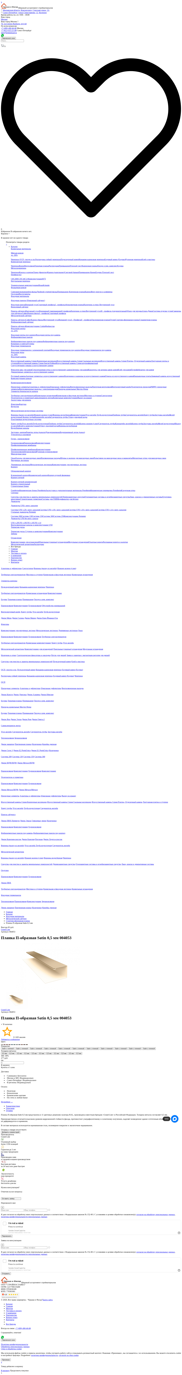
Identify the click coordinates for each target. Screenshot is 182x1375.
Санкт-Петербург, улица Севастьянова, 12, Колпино (25, 13)
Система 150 (37, 516)
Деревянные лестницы (20, 465)
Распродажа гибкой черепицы (48, 259)
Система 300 (48, 516)
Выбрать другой (20, 24)
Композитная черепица (20, 262)
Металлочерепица (18, 268)
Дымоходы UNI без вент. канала (24, 518)
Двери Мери (6, 618)
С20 (15, 279)
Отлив (112, 320)
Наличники (37, 744)
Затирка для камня (80, 370)
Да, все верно (7, 24)
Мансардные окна (18, 454)
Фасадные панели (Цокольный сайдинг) (28, 300)
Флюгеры (15, 404)
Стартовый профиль (46, 305)
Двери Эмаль (25, 821)
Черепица (15, 259)
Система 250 (58, 516)
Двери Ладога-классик (52, 839)
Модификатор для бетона (67, 499)
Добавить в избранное (10, 1039)
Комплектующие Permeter (75, 516)
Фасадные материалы (20, 296)
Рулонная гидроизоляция (46, 452)
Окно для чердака (134, 311)
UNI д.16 (30, 523)
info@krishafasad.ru (9, 33)
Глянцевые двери (39, 821)
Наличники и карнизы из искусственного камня (84, 376)
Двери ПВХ (6, 883)
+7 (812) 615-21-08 (8, 30)
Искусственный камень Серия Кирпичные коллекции (34, 361)
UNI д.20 (14, 523)
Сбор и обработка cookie (11, 1349)
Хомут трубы (149, 415)
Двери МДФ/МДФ (9, 763)
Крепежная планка (77, 292)
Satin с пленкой (8, 1049)
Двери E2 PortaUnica (22, 750)
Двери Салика (18, 618)
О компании (16, 555)
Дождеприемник (53, 432)
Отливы (30, 344)
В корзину (5, 1065)
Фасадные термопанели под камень (96, 350)
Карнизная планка (89, 266)
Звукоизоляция (30, 452)
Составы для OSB (49, 499)
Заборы (14, 534)
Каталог (14, 246)
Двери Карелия (28, 839)
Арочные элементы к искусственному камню (45, 376)
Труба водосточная (105, 415)
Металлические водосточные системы (27, 411)
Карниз (88, 292)
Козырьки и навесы (19, 344)
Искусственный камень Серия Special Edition (37, 363)
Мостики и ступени (92, 396)
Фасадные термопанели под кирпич (66, 350)
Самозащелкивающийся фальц (24, 292)
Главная (14, 549)
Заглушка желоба (162, 415)
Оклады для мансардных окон (28, 458)
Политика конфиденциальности (14, 1344)
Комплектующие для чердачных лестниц (69, 465)
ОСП (3, 682)
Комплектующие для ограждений (25, 542)
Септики (14, 493)
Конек (21, 266)
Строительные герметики (31, 499)
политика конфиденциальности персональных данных (24, 1217)
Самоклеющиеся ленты (43, 398)
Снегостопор (106, 396)
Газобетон (15, 490)
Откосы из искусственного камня (119, 376)
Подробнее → (7, 1102)
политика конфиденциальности (44, 1355)
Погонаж (39, 839)
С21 (26, 279)
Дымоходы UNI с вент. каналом (24, 506)
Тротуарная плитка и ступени (155, 802)
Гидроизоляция (17, 443)
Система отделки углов (163, 311)
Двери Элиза (16, 719)
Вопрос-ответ (16, 560)
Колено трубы (29, 417)
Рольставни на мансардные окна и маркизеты (113, 458)
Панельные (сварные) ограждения (53, 542)
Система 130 (27, 516)
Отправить (6, 1274)
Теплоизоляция (17, 452)
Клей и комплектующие (29, 426)
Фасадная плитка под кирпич (23, 335)
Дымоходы (15, 501)
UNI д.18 (22, 523)
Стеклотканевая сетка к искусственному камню (52, 370)
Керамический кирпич (38, 475)
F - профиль (86, 320)
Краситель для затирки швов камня (103, 370)
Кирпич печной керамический (24, 482)
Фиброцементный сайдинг (22, 322)
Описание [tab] (10, 1108)
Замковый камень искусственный (165, 376)
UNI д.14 (37, 523)
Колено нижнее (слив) (88, 424)
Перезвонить (7, 1236)
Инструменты (24, 294)
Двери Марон (30, 618)
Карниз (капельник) (55, 272)
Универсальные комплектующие (25, 285)
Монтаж (14, 551)
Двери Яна (5, 719)
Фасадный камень (18, 357)
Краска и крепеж (26, 272)
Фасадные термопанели (21, 346)
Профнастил (16, 275)
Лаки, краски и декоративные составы (146, 497)
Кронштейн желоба (43, 417)
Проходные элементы (20, 387)
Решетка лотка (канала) (36, 432)
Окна (13, 458)
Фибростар (50, 326)
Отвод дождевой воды (77, 417)
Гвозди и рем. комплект (107, 266)
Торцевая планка (42, 266)
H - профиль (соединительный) (114, 311)
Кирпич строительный (20, 484)
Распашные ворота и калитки (115, 542)
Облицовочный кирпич (21, 471)
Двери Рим (26, 719)
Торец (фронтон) (40, 272)
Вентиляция (29, 266)
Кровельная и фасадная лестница (70, 396)
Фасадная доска (17, 353)
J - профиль (44, 313)
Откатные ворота (95, 542)
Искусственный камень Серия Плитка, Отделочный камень (126, 361)
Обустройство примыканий (53, 606)
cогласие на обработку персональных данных (155, 1214)
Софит (25, 313)
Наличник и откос (91, 305)
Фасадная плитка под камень (48, 335)
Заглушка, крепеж (18, 432)
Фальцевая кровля (18, 287)
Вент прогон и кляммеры (101, 292)
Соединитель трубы (59, 417)
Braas (41, 285)
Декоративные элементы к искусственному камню (32, 372)
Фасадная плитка (18, 329)
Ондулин (15, 294)
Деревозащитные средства (73, 497)
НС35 (19, 279)
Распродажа (54, 266)
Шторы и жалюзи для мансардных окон (77, 458)
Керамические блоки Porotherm (32, 490)
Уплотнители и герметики (22, 398)
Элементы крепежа (9, 581)
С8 (12, 279)
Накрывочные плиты (142, 376)
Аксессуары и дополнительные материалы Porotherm (68, 490)
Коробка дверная (49, 744)
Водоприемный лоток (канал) (72, 432)
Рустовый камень (18, 376)
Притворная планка (23, 744)
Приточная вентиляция (102, 387)
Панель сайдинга (18, 311)
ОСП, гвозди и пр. (27, 259)
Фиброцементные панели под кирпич (59, 341)
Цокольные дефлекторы (60, 387)
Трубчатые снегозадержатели (23, 396)
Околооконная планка (100, 320)
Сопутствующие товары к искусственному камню (32, 365)
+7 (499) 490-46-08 (8, 28)
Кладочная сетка (128, 490)
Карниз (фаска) (37, 320)
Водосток (15, 406)
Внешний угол (31, 305)
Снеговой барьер (71, 272)
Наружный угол (32, 311)
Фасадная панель (18, 305)
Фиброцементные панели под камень (27, 341)
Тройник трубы (119, 415)
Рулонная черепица (133, 259)
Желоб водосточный (166, 424)
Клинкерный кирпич (20, 475)
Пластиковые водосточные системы (26, 419)
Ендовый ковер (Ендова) (114, 259)
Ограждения (16, 538)
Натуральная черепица (20, 281)
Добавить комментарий (10, 1132)
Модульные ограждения (78, 542)
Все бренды (11, 1324)
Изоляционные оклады (50, 458)
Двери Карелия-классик (11, 839)
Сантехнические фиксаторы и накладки (34, 655)
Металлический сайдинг (21, 316)
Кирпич (14, 467)
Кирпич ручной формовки (59, 475)
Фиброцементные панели (22, 337)
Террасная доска (18, 527)
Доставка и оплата (18, 553)
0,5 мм (4, 1053)
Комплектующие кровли (21, 378)
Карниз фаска (33, 313)
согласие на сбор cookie (69, 1355)
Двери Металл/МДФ (26, 763)
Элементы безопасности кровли (24, 391)
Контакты (15, 562)
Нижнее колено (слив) (43, 415)
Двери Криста (7, 695)
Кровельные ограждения (46, 396)
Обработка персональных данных (15, 1347)
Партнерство (16, 558)
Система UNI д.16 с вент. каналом (83, 510)
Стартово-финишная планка (127, 320)
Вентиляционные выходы (81, 387)
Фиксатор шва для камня (21, 370)
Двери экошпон (7, 744)
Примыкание (64, 266)
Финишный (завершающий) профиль (55, 311)
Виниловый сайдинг (19, 307)
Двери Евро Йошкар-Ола (47, 618)
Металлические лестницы (41, 465)
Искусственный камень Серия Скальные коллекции (79, 361)
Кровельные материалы (21, 249)
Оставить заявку (8, 1199)
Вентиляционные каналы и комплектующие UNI (31, 525)
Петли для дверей (58, 655)
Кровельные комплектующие (65, 398)
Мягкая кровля (17, 254)
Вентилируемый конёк (121, 387)
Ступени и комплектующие (37, 531)
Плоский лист (76, 266)
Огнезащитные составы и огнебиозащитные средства (107, 497)
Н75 (44, 279)
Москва (4, 19)
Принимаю (6, 1360)
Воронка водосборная (62, 415)
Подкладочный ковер (70, 259)
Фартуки (22, 404)
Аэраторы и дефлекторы (39, 387)
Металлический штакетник (22, 544)
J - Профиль (76, 320)
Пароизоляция (30, 443)
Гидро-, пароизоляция (20, 439)
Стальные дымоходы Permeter (23, 512)
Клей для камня (124, 370)
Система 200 (16, 516)
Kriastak (46, 285)
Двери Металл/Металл (28, 790)
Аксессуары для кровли (21, 400)
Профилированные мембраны (23, 445)
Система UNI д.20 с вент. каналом (25, 510)
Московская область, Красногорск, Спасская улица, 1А (26, 10)
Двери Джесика (20, 695)
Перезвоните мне (8, 38)
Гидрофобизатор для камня (142, 370)
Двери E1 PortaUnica (39, 750)
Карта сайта (48, 1300)
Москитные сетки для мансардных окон (149, 458)
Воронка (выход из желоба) (22, 415)
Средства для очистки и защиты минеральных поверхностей (36, 497)
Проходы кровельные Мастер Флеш (73, 389)
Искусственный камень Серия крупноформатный (77, 363)
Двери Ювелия (47, 695)
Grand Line (5, 929)
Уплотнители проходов (141, 387)
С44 (23, 279)
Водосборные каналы (20, 428)
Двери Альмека (33, 695)
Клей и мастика (148, 259)
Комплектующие (35, 279)
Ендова (120, 266)
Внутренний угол (106, 305)
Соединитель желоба (134, 415)
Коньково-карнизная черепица (91, 259)
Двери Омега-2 (38, 719)
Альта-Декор (147, 311)
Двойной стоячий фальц (47, 292)
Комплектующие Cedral (35, 326)
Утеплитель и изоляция (21, 434)
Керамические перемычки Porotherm (106, 490)
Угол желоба (91, 415)
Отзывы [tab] (9, 1111)
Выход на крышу (85, 398)
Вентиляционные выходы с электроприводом (38, 389)
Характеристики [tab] (13, 1106)
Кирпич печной (17, 477)
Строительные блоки (20, 486)
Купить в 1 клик (8, 1067)
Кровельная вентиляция (21, 383)
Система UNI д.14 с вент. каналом (111, 510)
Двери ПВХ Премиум (10, 821)
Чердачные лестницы (20, 460)
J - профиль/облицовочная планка (69, 305)
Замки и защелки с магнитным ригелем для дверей (88, 655)
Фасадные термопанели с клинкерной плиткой (31, 350)
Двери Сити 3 (7, 750)
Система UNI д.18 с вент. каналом (54, 510)
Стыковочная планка (148, 320)
